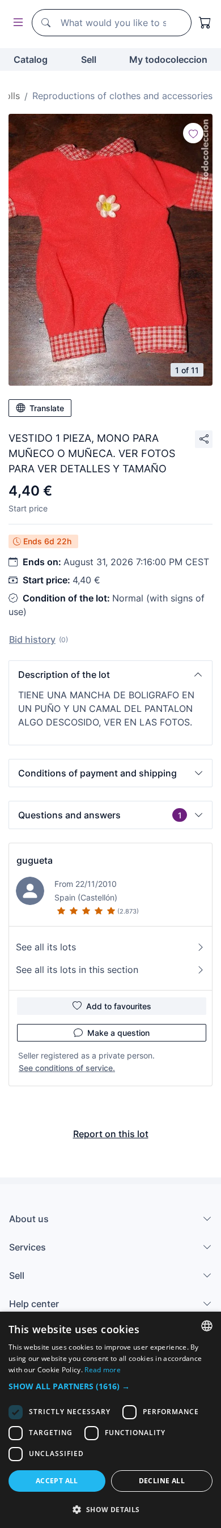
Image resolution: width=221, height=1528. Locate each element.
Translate (46, 408)
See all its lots (46, 947)
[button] (110, 674)
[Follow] (193, 133)
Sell (88, 59)
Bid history (32, 639)
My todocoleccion (168, 59)
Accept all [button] (57, 1481)
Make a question (118, 1033)
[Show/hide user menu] (16, 23)
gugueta (34, 860)
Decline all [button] (162, 1481)
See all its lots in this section (77, 969)
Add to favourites (118, 1006)
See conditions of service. (67, 1068)
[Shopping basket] (205, 22)
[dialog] (110, 1420)
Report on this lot (110, 1133)
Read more (102, 1370)
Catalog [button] (31, 59)
